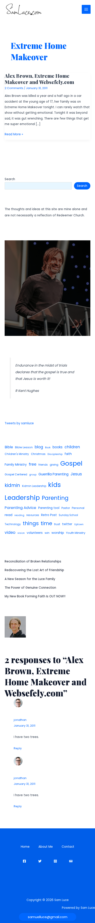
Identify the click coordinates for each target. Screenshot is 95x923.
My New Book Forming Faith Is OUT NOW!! (35, 596)
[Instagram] (55, 861)
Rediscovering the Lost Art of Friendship (34, 570)
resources (32, 515)
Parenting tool (48, 508)
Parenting (55, 498)
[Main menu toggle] (86, 9)
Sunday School (68, 515)
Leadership (22, 497)
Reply (18, 748)
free (32, 464)
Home (25, 847)
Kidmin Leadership (34, 486)
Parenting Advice (20, 507)
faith (68, 454)
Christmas (38, 454)
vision (21, 533)
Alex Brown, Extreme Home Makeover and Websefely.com (39, 78)
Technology (13, 524)
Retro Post (49, 515)
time (46, 523)
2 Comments (14, 88)
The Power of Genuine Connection (30, 588)
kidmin (12, 485)
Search (10, 179)
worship (57, 532)
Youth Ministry (75, 533)
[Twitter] (40, 861)
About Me (45, 847)
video (10, 532)
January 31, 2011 (24, 726)
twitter (67, 524)
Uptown (79, 524)
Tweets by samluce (19, 423)
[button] (47, 917)
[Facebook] (24, 861)
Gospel (71, 463)
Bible (9, 447)
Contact (68, 847)
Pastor (65, 508)
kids (54, 484)
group (32, 474)
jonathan (20, 720)
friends (43, 464)
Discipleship (55, 454)
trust (57, 524)
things (31, 523)
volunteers (35, 533)
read (8, 514)
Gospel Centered (16, 474)
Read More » (14, 134)
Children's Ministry (17, 454)
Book (48, 447)
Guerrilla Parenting (53, 474)
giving (54, 464)
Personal (78, 508)
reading (19, 515)
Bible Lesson (24, 447)
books (58, 447)
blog (39, 447)
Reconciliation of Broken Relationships (33, 561)
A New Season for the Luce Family (30, 579)
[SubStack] (71, 861)
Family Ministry (16, 464)
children (72, 447)
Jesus (76, 474)
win (47, 533)
